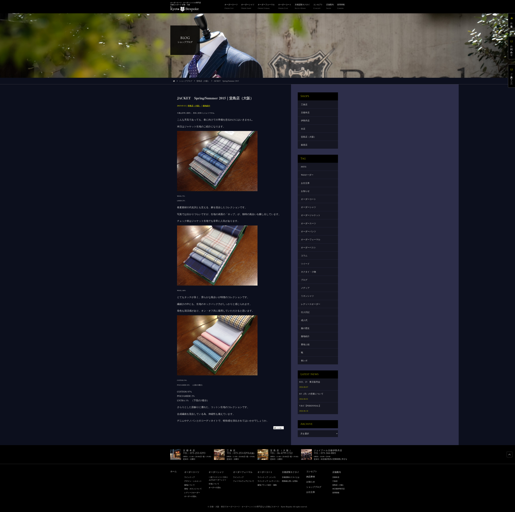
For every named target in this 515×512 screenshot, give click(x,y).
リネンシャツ (307, 295)
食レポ (304, 360)
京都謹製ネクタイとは (290, 477)
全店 (303, 128)
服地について (189, 485)
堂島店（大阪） (203, 81)
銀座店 (304, 144)
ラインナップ (189, 477)
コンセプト (311, 471)
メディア (305, 287)
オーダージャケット (310, 215)
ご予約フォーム (511, 78)
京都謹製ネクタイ (290, 472)
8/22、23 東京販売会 (309, 381)
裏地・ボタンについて (193, 488)
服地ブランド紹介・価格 (267, 485)
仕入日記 (305, 312)
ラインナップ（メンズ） (267, 477)
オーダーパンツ (308, 231)
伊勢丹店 (305, 120)
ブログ (304, 279)
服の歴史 (305, 328)
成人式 (304, 320)
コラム (304, 255)
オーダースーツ (308, 223)
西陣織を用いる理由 (290, 481)
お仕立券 (305, 183)
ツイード (305, 263)
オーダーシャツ (308, 207)
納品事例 (310, 476)
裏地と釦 (305, 344)
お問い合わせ (511, 49)
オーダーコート (308, 199)
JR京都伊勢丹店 (338, 488)
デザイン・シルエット (193, 481)
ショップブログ (185, 81)
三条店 (304, 104)
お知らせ (305, 191)
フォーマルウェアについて (243, 481)
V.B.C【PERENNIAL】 (310, 405)
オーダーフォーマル (310, 239)
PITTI (303, 166)
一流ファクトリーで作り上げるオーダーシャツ (218, 478)
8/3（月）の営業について (311, 393)
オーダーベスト (308, 247)
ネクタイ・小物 (308, 271)
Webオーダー (307, 174)
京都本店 (305, 112)
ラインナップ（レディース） (269, 481)
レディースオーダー (310, 304)
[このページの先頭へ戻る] (509, 454)
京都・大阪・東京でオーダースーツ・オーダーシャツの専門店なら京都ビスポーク (244, 506)
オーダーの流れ (190, 496)
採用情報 (335, 492)
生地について (214, 484)
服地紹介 (206, 105)
